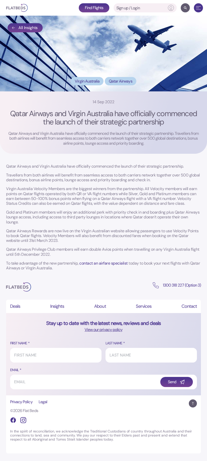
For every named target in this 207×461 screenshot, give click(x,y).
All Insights (28, 27)
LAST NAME (114, 343)
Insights (57, 306)
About (100, 306)
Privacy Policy (21, 401)
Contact (189, 306)
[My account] (171, 8)
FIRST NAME (18, 343)
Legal (43, 401)
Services (143, 306)
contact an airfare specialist (103, 263)
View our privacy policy (103, 329)
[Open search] (185, 7)
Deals (15, 306)
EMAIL (14, 370)
